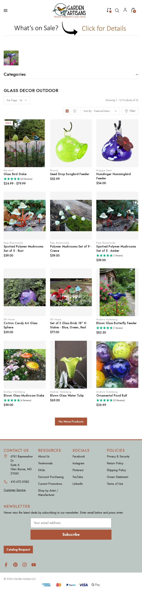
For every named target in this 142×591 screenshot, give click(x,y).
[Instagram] (24, 564)
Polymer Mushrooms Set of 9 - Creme (71, 248)
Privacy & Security (118, 456)
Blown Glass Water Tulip (67, 395)
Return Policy (115, 463)
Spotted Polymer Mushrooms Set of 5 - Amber (116, 248)
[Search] (117, 10)
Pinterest (77, 470)
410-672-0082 (20, 482)
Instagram (78, 463)
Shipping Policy (116, 470)
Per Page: (12, 100)
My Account (125, 11)
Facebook (78, 456)
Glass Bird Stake (15, 174)
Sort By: (88, 111)
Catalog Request (18, 549)
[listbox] (105, 111)
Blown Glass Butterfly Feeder (116, 323)
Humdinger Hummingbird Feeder (113, 176)
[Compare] (109, 11)
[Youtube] (33, 564)
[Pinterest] (15, 564)
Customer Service (15, 490)
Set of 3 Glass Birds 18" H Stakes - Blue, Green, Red (68, 325)
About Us (44, 456)
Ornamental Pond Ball (111, 395)
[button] (71, 28)
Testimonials (45, 463)
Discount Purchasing (51, 477)
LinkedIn (77, 484)
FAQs (41, 470)
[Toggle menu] (6, 10)
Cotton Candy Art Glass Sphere (21, 325)
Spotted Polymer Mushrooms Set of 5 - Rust (23, 248)
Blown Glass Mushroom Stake (24, 395)
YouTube (77, 477)
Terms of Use (115, 484)
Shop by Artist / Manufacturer (48, 492)
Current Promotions (50, 484)
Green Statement (117, 477)
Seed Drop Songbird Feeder (69, 174)
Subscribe (71, 534)
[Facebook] (6, 564)
